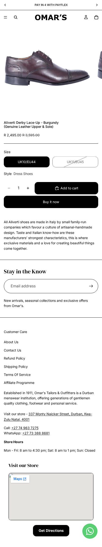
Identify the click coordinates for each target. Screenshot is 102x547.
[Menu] (5, 17)
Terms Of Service (17, 375)
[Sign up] (91, 286)
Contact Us (12, 350)
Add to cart (69, 188)
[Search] (15, 17)
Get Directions (51, 530)
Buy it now (51, 202)
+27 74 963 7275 (24, 428)
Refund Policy (14, 358)
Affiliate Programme (19, 383)
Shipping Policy (16, 367)
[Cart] (96, 17)
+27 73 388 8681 (36, 433)
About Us (11, 342)
